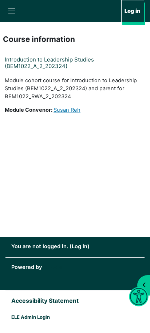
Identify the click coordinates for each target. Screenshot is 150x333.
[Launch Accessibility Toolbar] (139, 297)
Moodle (53, 267)
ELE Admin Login (30, 317)
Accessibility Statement (45, 300)
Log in (132, 11)
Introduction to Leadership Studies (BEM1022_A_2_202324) (49, 63)
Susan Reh (67, 110)
